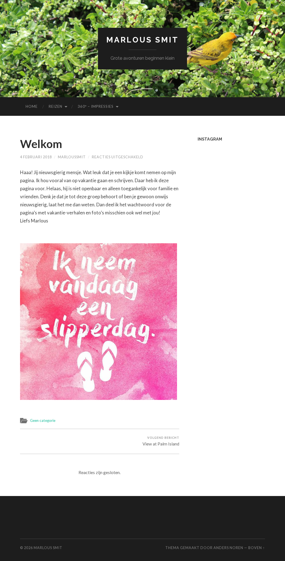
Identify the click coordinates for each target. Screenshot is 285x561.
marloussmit (72, 157)
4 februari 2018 (36, 157)
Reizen (55, 106)
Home (32, 106)
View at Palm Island (160, 441)
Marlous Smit (142, 39)
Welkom (41, 144)
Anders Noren (228, 547)
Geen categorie (42, 420)
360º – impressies (96, 106)
